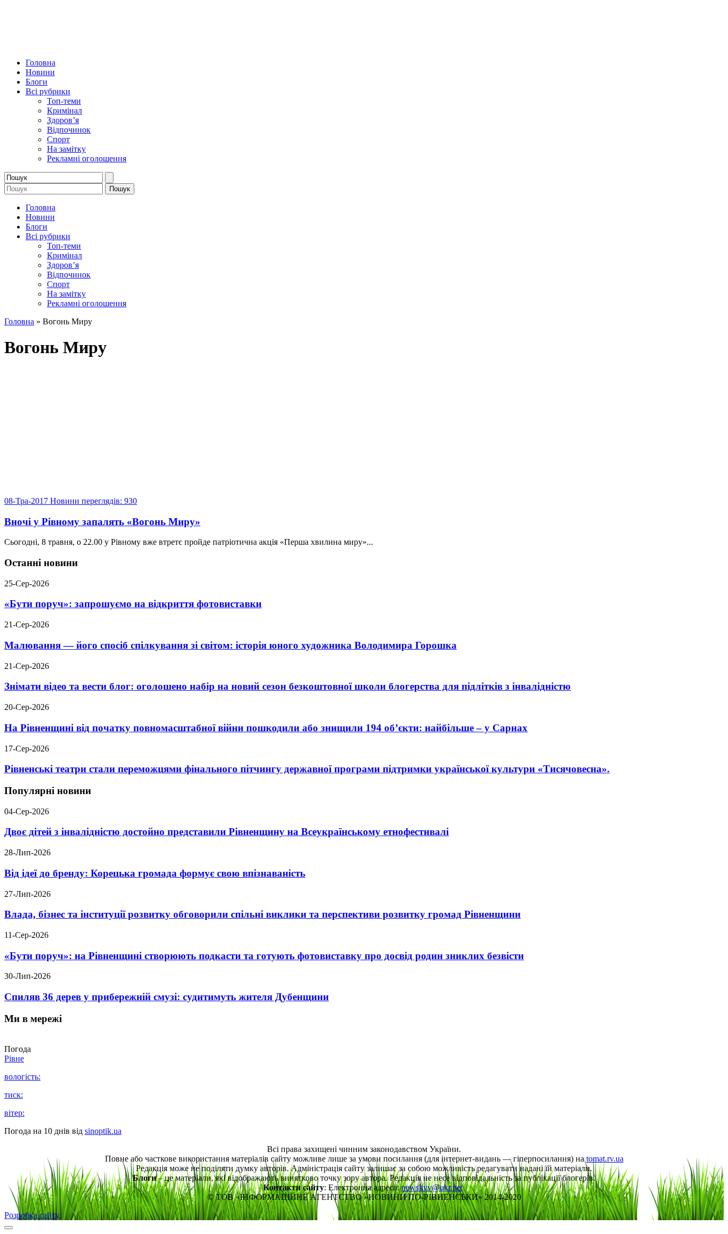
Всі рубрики (48, 91)
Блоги (36, 81)
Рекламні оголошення (86, 158)
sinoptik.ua (103, 1130)
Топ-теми (64, 100)
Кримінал (64, 110)
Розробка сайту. (32, 1215)
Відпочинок (69, 129)
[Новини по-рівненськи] (137, 44)
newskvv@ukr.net (432, 1187)
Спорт (58, 139)
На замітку (66, 148)
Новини (40, 72)
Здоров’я (63, 120)
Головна (40, 62)
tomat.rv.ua (605, 1158)
